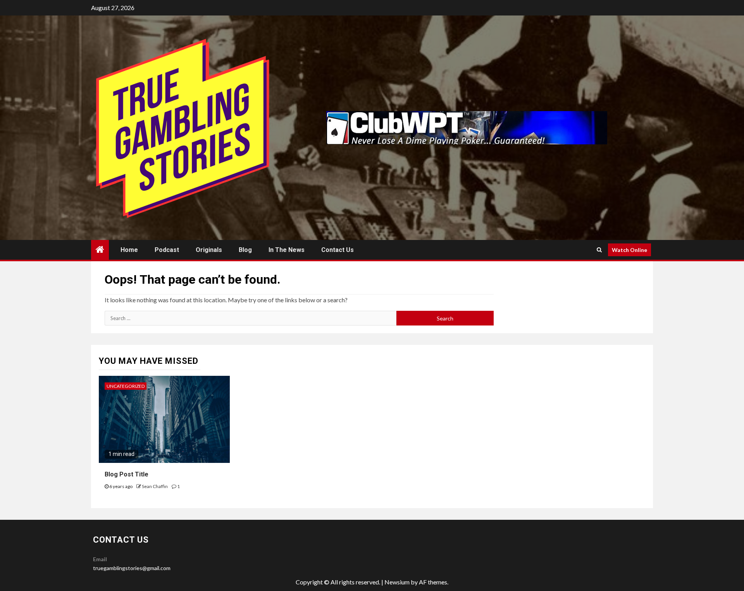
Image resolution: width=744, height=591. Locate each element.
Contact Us (337, 250)
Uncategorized (126, 386)
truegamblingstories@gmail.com (131, 568)
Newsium (397, 582)
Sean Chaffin (155, 486)
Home (129, 250)
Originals (209, 250)
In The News (287, 250)
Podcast (167, 250)
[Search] (599, 249)
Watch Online (629, 250)
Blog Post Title (126, 474)
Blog (245, 250)
